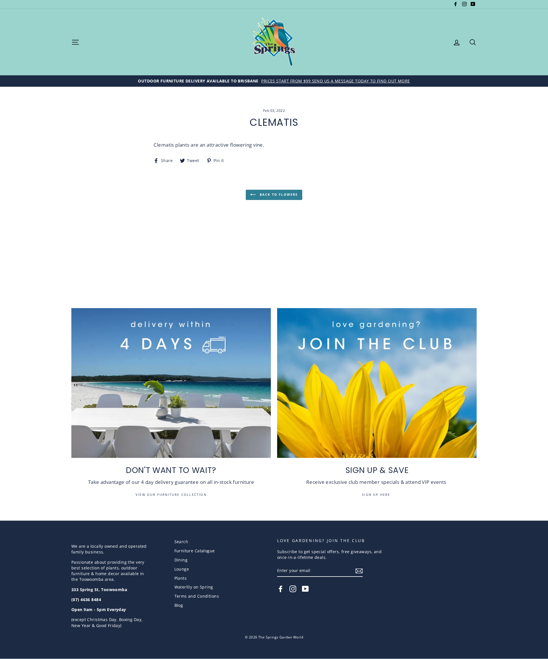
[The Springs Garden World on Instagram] (292, 588)
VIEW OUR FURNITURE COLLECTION (171, 494)
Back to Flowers (278, 194)
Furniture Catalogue (194, 550)
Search (181, 541)
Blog (178, 605)
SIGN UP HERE (377, 494)
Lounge (181, 569)
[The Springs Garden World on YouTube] (305, 588)
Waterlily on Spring (193, 587)
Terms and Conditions (196, 596)
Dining (181, 560)
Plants (180, 578)
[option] (274, 81)
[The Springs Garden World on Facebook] (280, 588)
